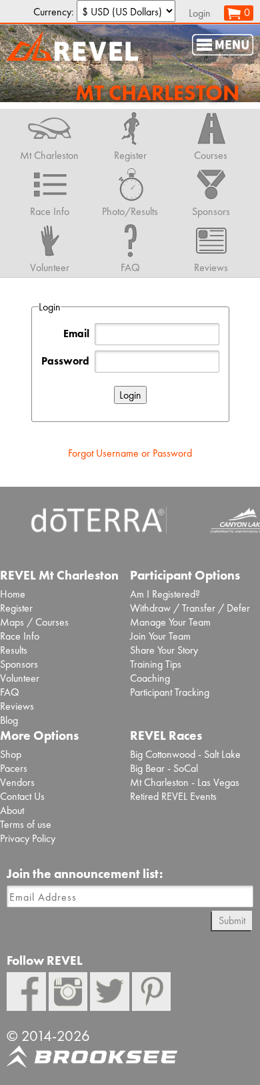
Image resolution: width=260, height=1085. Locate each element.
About (12, 810)
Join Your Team (160, 636)
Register (16, 608)
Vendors (17, 782)
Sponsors (19, 664)
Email (76, 334)
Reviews (17, 706)
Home (12, 594)
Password (65, 361)
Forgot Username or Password (130, 453)
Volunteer (19, 678)
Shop (10, 754)
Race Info (19, 636)
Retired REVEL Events (173, 796)
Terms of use (25, 824)
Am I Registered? (165, 594)
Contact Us (22, 796)
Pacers (13, 768)
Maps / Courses (34, 622)
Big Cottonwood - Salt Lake (185, 754)
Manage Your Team (170, 622)
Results (13, 650)
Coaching (150, 678)
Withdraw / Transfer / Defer (190, 608)
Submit (232, 920)
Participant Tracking (169, 692)
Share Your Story (164, 650)
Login (200, 13)
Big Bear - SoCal (164, 768)
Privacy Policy (27, 838)
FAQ (9, 692)
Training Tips (155, 664)
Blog (9, 720)
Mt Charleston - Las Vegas (184, 782)
